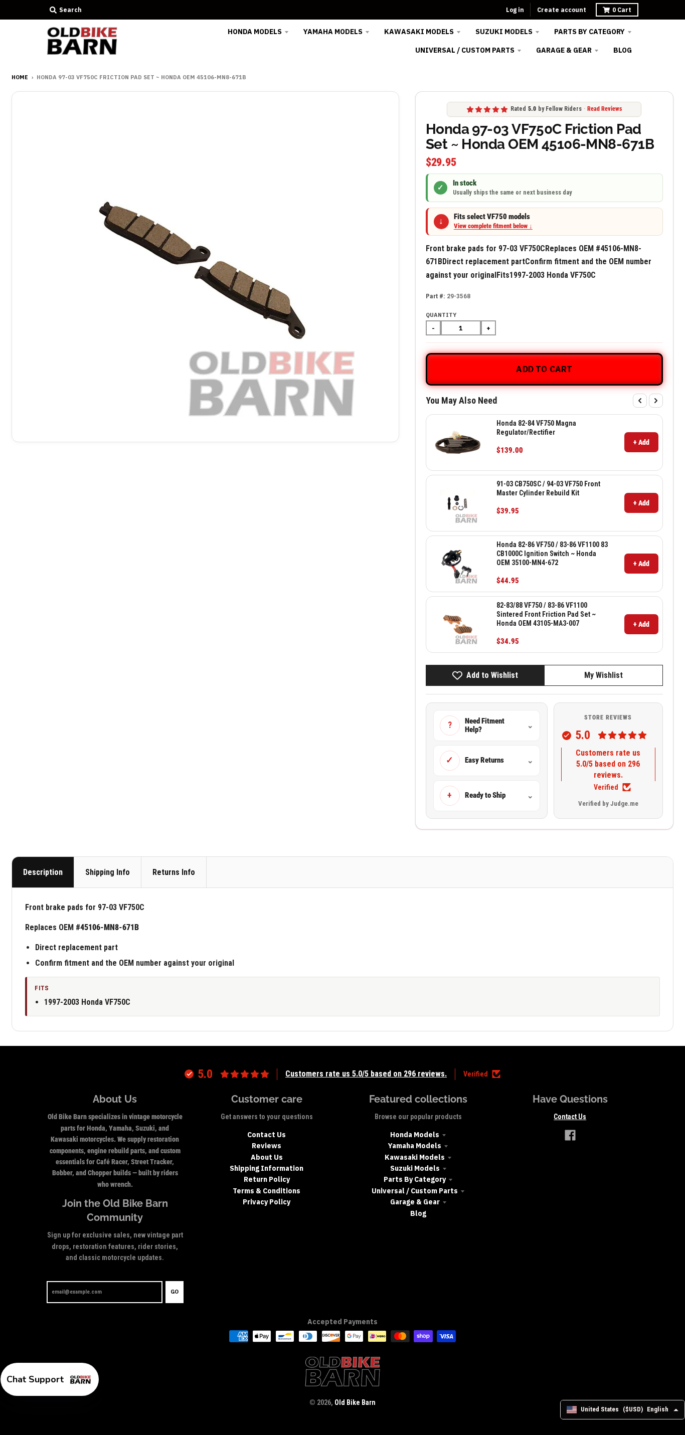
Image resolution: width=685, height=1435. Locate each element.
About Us (267, 1157)
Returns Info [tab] (173, 872)
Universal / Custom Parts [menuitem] (465, 50)
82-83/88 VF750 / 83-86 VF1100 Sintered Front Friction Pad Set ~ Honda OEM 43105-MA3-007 (546, 614)
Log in (515, 10)
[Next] (656, 401)
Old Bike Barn (355, 1402)
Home (20, 77)
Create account (561, 10)
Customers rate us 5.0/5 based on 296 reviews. (608, 764)
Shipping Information (266, 1168)
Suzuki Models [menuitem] (504, 31)
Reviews (266, 1145)
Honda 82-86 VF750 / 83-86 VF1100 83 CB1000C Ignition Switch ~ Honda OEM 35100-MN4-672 (552, 554)
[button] (50, 1379)
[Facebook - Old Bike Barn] (570, 1135)
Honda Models (414, 1134)
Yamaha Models (414, 1145)
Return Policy (267, 1179)
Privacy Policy (266, 1201)
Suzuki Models (415, 1168)
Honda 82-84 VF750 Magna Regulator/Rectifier (536, 427)
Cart (621, 10)
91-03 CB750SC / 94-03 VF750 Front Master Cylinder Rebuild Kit (548, 488)
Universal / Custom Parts (415, 1190)
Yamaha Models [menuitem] (333, 31)
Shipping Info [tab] (107, 872)
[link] (457, 442)
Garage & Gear (415, 1201)
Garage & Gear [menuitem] (564, 50)
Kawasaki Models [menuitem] (419, 31)
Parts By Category (415, 1179)
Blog (418, 1213)
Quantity (441, 314)
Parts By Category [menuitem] (589, 31)
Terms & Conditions (266, 1190)
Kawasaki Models (415, 1157)
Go (174, 1291)
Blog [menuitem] (622, 50)
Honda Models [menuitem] (255, 31)
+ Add (641, 442)
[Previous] (640, 401)
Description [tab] (43, 872)
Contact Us (266, 1134)
